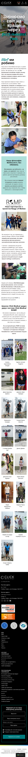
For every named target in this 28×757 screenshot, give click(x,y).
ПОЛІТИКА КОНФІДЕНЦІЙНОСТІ (18, 751)
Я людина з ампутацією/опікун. (11, 732)
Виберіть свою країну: (8, 722)
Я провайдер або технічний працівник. (13, 729)
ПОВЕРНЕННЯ (7, 751)
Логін (19, 3)
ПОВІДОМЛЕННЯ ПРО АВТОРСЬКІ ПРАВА (10, 753)
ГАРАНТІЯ (24, 749)
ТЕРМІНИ (19, 749)
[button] (2, 601)
